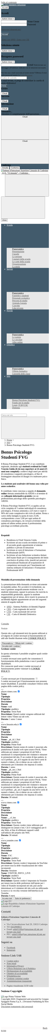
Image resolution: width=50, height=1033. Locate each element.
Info (8, 442)
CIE (8, 614)
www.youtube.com (9, 840)
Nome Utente (33, 21)
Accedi (5, 8)
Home (9, 440)
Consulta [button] (5, 624)
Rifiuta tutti (23, 643)
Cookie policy (13, 961)
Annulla (5, 168)
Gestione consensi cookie (18, 978)
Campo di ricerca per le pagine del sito (18, 412)
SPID (9, 607)
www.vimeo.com (9, 802)
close (4, 220)
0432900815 (16, 927)
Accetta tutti (11, 646)
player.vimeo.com (9, 691)
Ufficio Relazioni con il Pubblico (21, 968)
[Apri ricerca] (27, 185)
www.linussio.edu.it (10, 724)
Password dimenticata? (11, 29)
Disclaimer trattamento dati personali (17, 1006)
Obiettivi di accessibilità (17, 973)
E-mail (30, 65)
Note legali (11, 963)
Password (31, 24)
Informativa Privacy (15, 966)
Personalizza (7, 643)
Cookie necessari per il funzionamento (18, 679)
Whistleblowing (14, 976)
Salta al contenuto (9, 2)
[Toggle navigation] (23, 208)
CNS (9, 612)
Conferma (15, 168)
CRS (9, 609)
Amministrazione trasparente (19, 981)
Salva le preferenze (22, 898)
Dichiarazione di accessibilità (19, 971)
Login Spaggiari (26, 75)
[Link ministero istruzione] (13, 5)
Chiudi (4, 93)
